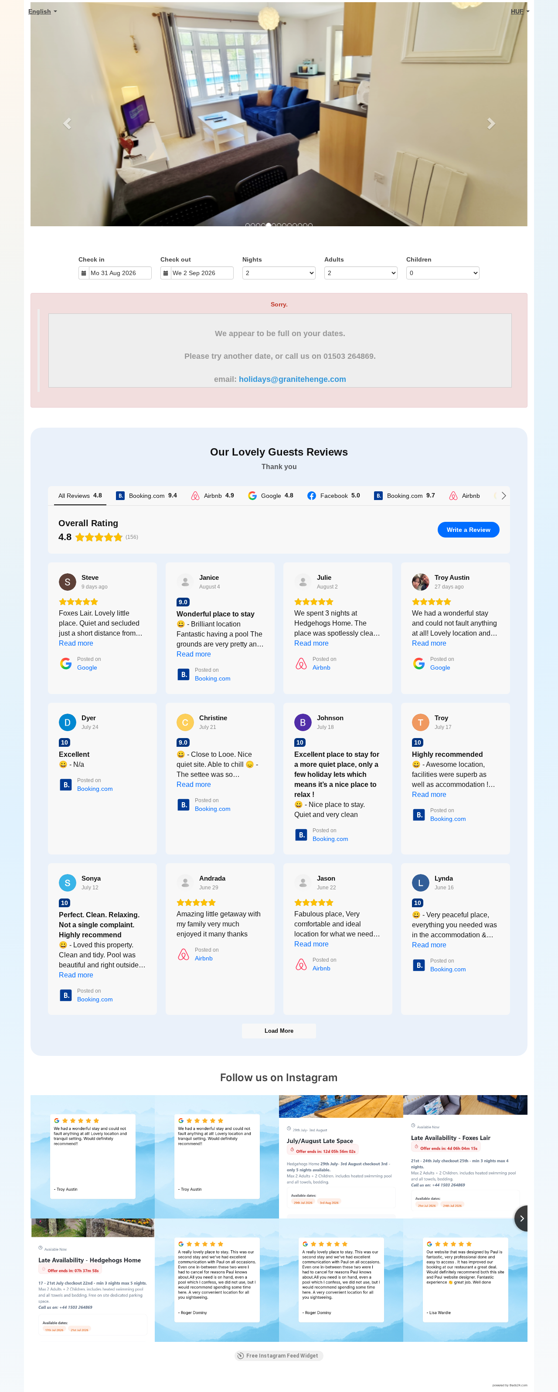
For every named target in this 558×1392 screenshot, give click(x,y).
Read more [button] (76, 643)
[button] (68, 123)
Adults (334, 259)
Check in (91, 259)
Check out (175, 259)
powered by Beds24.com (510, 1385)
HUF (517, 11)
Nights (252, 259)
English (39, 11)
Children (419, 259)
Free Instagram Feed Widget (282, 1356)
